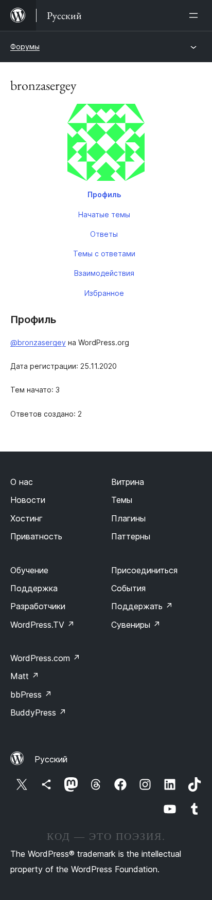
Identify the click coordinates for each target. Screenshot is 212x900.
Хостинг (26, 518)
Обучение (29, 570)
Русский (50, 759)
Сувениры (136, 625)
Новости (27, 500)
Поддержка (34, 588)
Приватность (36, 536)
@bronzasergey (38, 342)
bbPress (31, 694)
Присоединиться (144, 570)
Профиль (104, 194)
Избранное (104, 293)
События (128, 588)
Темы (121, 500)
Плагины (128, 518)
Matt (24, 676)
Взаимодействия (104, 273)
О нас (21, 482)
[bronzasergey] (106, 144)
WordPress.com (45, 658)
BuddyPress (38, 712)
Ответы (104, 234)
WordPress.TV (42, 625)
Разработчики (37, 606)
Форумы (25, 46)
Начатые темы (104, 214)
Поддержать (142, 606)
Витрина (127, 482)
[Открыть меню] (195, 15)
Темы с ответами (104, 253)
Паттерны (130, 536)
